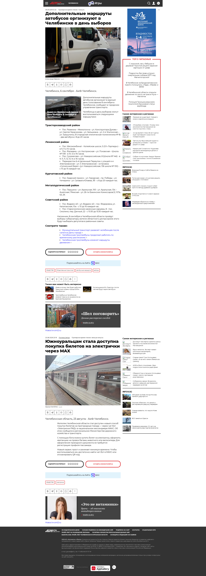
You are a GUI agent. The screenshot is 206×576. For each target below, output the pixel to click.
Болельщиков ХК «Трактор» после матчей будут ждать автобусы (106, 288)
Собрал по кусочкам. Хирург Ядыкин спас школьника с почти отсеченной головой (146, 158)
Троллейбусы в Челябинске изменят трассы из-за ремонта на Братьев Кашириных (68, 297)
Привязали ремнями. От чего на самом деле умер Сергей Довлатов (145, 427)
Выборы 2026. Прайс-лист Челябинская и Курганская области (85, 535)
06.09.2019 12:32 (50, 10)
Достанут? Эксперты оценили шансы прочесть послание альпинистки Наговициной (146, 343)
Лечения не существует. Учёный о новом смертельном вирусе (145, 118)
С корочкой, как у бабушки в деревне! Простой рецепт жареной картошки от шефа (141, 66)
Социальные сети (149, 530)
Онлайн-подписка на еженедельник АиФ (97, 530)
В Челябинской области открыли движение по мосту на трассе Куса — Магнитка (141, 94)
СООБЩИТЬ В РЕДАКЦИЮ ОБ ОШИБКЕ (123, 535)
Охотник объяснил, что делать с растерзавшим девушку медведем (144, 403)
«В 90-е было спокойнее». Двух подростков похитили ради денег (145, 366)
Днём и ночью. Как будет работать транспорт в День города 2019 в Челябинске (68, 289)
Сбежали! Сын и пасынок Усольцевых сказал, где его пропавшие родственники (147, 375)
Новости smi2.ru (53, 330)
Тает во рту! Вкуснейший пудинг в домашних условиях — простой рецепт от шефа (145, 142)
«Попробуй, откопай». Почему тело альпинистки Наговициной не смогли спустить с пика (146, 127)
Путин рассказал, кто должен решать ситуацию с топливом (146, 179)
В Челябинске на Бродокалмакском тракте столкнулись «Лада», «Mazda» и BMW (141, 85)
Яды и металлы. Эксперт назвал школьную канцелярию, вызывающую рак (144, 351)
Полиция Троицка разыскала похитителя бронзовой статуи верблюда (141, 104)
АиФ (62, 79)
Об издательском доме (70, 530)
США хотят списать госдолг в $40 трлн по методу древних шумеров (144, 186)
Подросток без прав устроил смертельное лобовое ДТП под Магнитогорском (141, 75)
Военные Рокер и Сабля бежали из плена (145, 171)
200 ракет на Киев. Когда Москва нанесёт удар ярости (144, 395)
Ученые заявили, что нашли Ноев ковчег (144, 411)
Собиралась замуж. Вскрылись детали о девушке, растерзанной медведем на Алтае (145, 383)
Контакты (135, 530)
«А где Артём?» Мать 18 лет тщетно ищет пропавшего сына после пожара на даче (146, 135)
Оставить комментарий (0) (103, 252)
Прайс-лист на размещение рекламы (76, 532)
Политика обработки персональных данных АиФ (111, 532)
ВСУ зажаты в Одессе (140, 418)
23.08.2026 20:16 (51, 338)
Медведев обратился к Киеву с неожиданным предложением (143, 202)
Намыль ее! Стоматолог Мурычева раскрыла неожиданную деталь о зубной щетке (145, 150)
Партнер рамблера (82, 567)
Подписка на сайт (122, 530)
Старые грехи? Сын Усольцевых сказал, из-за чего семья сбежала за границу (146, 359)
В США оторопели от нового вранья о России (145, 194)
